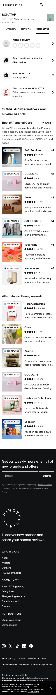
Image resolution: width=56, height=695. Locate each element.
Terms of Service (45, 484)
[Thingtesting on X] (10, 646)
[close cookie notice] (51, 688)
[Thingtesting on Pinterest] (31, 646)
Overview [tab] (11, 29)
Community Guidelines (11, 488)
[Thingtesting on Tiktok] (17, 646)
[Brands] (13, 5)
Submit (47, 476)
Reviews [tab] (26, 29)
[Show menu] (51, 5)
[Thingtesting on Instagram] (4, 646)
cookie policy (33, 691)
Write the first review (24, 19)
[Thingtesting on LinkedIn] (24, 646)
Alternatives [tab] (42, 29)
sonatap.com (7, 22)
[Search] (41, 4)
